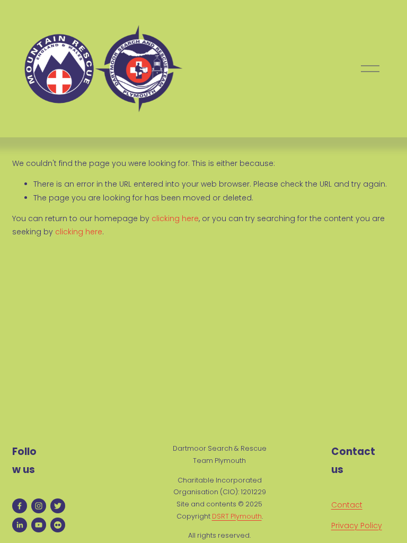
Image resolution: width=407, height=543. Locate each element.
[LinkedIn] (19, 525)
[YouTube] (38, 525)
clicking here (175, 218)
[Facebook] (19, 505)
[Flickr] (57, 525)
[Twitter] (57, 505)
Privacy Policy (356, 525)
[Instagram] (38, 505)
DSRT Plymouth (237, 516)
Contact (346, 505)
